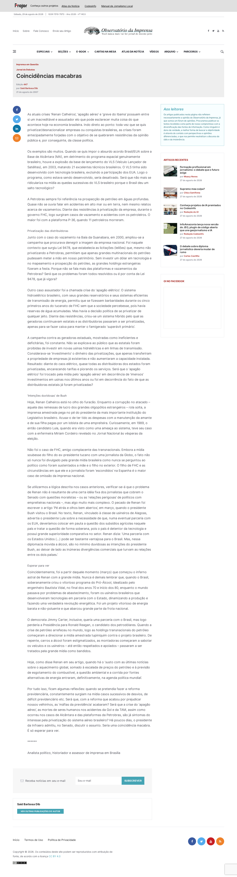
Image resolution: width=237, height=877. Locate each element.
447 (26, 84)
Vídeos (154, 51)
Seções (63, 51)
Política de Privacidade (62, 840)
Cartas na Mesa (105, 51)
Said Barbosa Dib (29, 88)
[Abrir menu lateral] (14, 51)
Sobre (26, 30)
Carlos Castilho (191, 256)
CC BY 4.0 (55, 856)
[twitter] (213, 31)
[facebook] (208, 31)
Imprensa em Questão (27, 64)
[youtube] (218, 31)
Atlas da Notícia (70, 6)
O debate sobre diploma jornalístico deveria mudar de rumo (197, 249)
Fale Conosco (41, 30)
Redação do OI (191, 212)
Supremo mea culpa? (192, 188)
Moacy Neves (191, 176)
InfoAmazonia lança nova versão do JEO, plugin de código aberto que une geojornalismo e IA (199, 227)
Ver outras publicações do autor (40, 811)
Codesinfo (90, 6)
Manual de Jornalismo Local (117, 6)
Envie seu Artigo (62, 30)
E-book (81, 51)
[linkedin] (17, 129)
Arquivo (169, 51)
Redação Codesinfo (194, 234)
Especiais (43, 51)
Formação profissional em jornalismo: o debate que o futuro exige (199, 169)
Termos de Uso (33, 840)
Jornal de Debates (25, 69)
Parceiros (191, 51)
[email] (17, 138)
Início (16, 30)
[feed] (223, 31)
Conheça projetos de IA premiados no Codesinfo (200, 207)
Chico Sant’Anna (192, 192)
